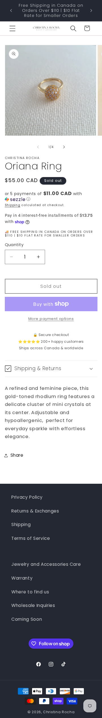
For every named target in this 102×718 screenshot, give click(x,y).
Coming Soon (26, 619)
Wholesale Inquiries (33, 605)
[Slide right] (64, 147)
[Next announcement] (91, 11)
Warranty (22, 578)
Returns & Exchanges (35, 511)
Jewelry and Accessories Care (46, 564)
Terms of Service (30, 538)
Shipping (12, 205)
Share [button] (17, 455)
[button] (12, 28)
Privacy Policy (26, 497)
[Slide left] (38, 147)
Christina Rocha (59, 712)
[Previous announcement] (11, 11)
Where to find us (30, 592)
